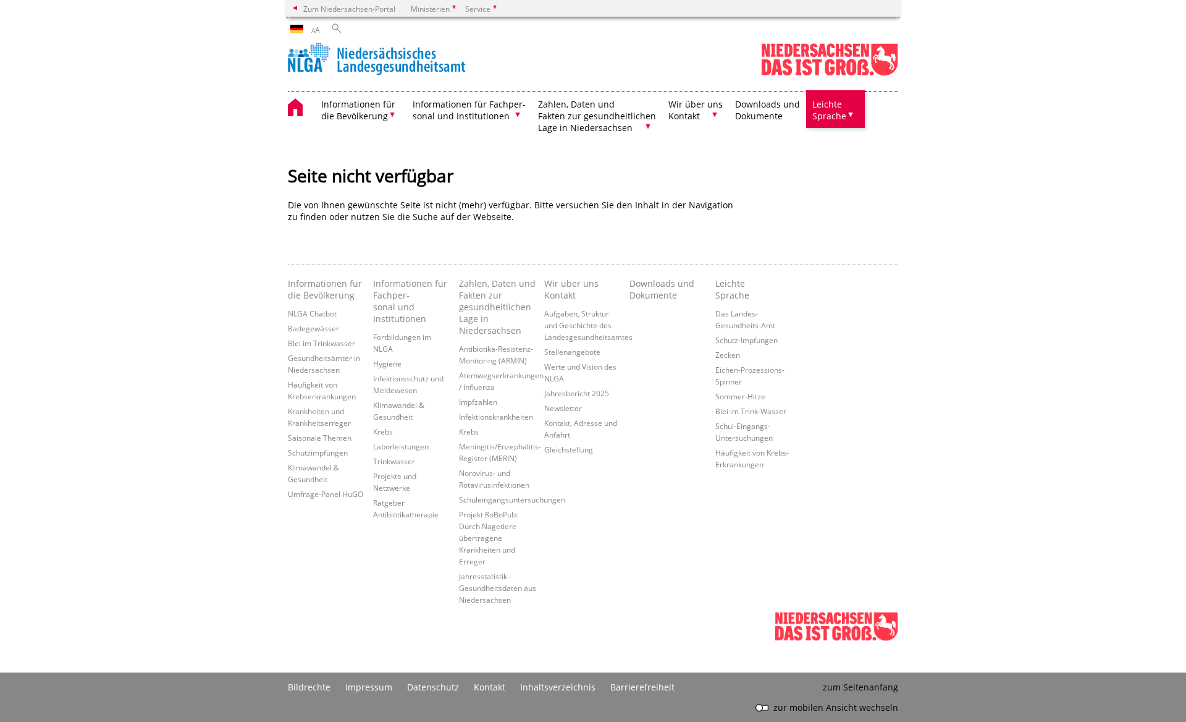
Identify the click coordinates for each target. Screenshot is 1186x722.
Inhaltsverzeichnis (557, 687)
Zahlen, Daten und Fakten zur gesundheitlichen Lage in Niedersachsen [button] (597, 116)
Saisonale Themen (319, 438)
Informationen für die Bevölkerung (325, 289)
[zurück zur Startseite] (377, 60)
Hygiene (387, 363)
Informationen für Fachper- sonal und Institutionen (410, 301)
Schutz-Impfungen (746, 340)
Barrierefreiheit (642, 687)
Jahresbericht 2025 (576, 393)
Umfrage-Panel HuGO (325, 494)
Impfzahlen (478, 402)
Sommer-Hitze (740, 396)
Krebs (383, 431)
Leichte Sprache (732, 289)
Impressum (368, 687)
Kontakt (489, 687)
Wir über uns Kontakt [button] (695, 110)
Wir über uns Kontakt (571, 289)
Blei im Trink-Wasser (750, 411)
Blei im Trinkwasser (321, 343)
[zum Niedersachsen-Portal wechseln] (829, 73)
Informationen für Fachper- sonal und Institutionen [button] (469, 110)
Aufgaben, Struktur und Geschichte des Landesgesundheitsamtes (588, 325)
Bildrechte (309, 687)
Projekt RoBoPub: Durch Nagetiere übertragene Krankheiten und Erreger (488, 537)
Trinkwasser (394, 461)
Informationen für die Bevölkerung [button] (358, 110)
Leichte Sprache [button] (829, 110)
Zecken (727, 355)
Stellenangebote (572, 352)
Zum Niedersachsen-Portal (349, 9)
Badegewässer (313, 328)
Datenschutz (433, 687)
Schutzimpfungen (318, 452)
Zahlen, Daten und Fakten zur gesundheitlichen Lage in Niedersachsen (497, 307)
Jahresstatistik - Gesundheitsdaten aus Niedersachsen (497, 588)
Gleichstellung (568, 449)
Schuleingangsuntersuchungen (512, 499)
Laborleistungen (401, 446)
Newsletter (563, 408)
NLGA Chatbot (312, 313)
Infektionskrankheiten (496, 417)
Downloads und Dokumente (767, 110)
